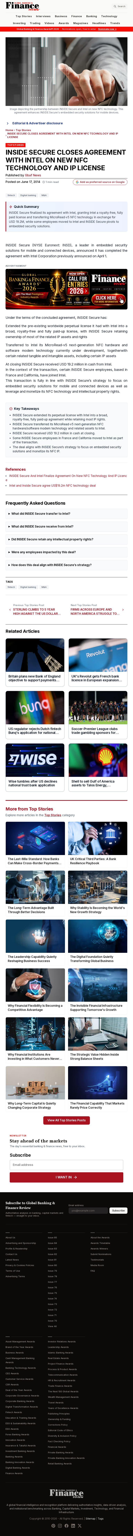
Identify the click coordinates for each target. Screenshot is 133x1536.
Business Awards (15, 1352)
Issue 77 (52, 1282)
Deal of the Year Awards (19, 1390)
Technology (109, 16)
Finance (76, 16)
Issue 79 (52, 1271)
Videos (49, 23)
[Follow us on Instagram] (60, 1526)
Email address (76, 1205)
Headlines (99, 23)
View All (52, 1326)
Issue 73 (52, 1304)
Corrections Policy (58, 1424)
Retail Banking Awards (60, 1463)
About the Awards (100, 1237)
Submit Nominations (101, 1254)
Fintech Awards (14, 1412)
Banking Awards (14, 1456)
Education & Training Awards (21, 1418)
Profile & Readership (17, 1248)
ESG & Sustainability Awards (21, 1423)
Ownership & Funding (59, 1419)
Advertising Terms (15, 1276)
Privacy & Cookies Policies (20, 1265)
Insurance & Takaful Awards (21, 1445)
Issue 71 (52, 1315)
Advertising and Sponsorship (21, 1243)
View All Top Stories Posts (66, 1120)
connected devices (59, 250)
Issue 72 (52, 1309)
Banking (91, 16)
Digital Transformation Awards (22, 1406)
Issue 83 (52, 1248)
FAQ (93, 1271)
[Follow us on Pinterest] (53, 1526)
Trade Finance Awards (60, 1386)
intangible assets (61, 356)
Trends (115, 23)
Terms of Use (13, 1271)
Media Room (97, 1265)
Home (9, 130)
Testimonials (97, 1259)
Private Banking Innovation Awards (66, 1458)
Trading (35, 23)
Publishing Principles (59, 1413)
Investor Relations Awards (62, 1341)
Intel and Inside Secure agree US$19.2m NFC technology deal (52, 485)
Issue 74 (52, 1298)
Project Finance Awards (60, 1363)
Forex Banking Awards (17, 1434)
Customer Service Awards (19, 1379)
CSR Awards (12, 1384)
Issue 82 (52, 1254)
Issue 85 (52, 1237)
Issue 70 (52, 1320)
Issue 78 (52, 1276)
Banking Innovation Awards (20, 1462)
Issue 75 (52, 1293)
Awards (64, 23)
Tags (101, 1518)
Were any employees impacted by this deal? (43, 552)
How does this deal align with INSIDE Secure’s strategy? (51, 565)
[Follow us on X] (80, 1526)
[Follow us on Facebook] (66, 1526)
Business (61, 16)
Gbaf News (33, 175)
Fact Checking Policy (59, 1441)
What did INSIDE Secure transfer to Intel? (40, 513)
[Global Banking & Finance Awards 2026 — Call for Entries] (66, 289)
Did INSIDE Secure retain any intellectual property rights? (52, 539)
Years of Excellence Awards (63, 1408)
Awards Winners (99, 1248)
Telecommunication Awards (63, 1375)
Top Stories (24, 16)
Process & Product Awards (62, 1369)
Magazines (80, 23)
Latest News (12, 1259)
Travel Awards (56, 1402)
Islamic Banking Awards (60, 1352)
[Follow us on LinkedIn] (73, 1526)
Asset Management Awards (20, 1341)
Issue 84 (52, 1243)
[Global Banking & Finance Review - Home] (35, 6)
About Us (10, 1237)
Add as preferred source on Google (102, 182)
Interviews (43, 16)
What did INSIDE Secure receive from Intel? (42, 526)
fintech (11, 195)
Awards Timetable (100, 1243)
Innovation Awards (15, 1440)
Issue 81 (52, 1259)
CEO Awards (12, 1373)
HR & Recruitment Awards (61, 1380)
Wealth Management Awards (63, 1397)
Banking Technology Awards (21, 1368)
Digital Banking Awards (18, 1467)
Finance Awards (14, 1473)
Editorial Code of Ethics (60, 1430)
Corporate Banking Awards (20, 1401)
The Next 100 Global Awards (63, 1391)
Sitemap (90, 1518)
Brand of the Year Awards (19, 1347)
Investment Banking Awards (20, 1451)
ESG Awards (12, 1429)
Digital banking (28, 195)
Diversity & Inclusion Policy (62, 1436)
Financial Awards (57, 1447)
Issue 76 (52, 1287)
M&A (44, 195)
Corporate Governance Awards (22, 1395)
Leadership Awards (58, 1347)
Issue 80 (52, 1265)
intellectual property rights (99, 391)
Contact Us (11, 1254)
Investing (19, 23)
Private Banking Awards (60, 1452)
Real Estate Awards (58, 1358)
